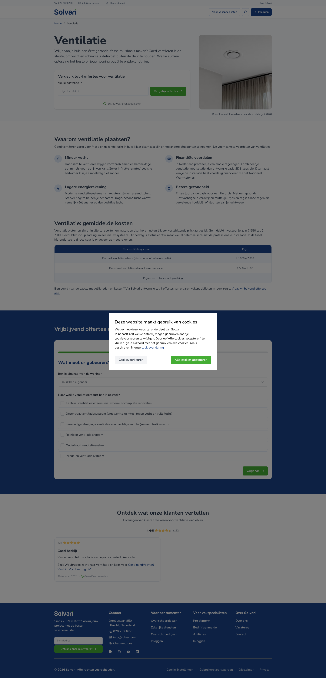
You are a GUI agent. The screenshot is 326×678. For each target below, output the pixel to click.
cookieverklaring (152, 347)
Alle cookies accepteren (191, 360)
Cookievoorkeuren (131, 360)
